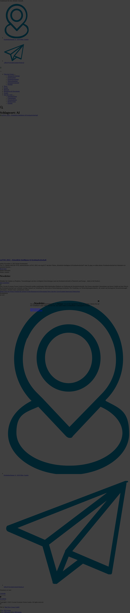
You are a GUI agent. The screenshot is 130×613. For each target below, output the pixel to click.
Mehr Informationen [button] (36, 310)
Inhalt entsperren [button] (35, 309)
